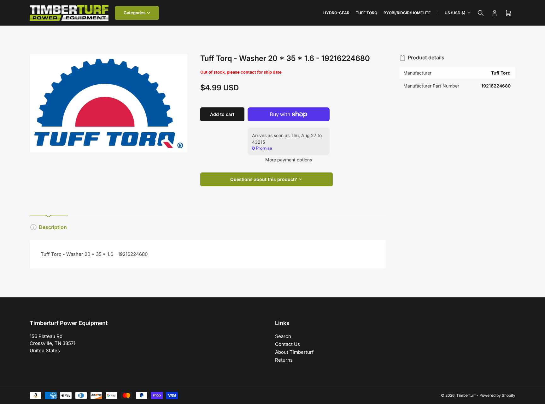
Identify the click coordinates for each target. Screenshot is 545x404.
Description (53, 227)
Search (283, 336)
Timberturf (466, 395)
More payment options (288, 159)
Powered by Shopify (497, 395)
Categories (134, 12)
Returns (284, 360)
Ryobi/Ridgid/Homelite (407, 12)
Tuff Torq (366, 12)
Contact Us (287, 344)
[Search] (481, 13)
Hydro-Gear (336, 12)
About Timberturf (294, 352)
